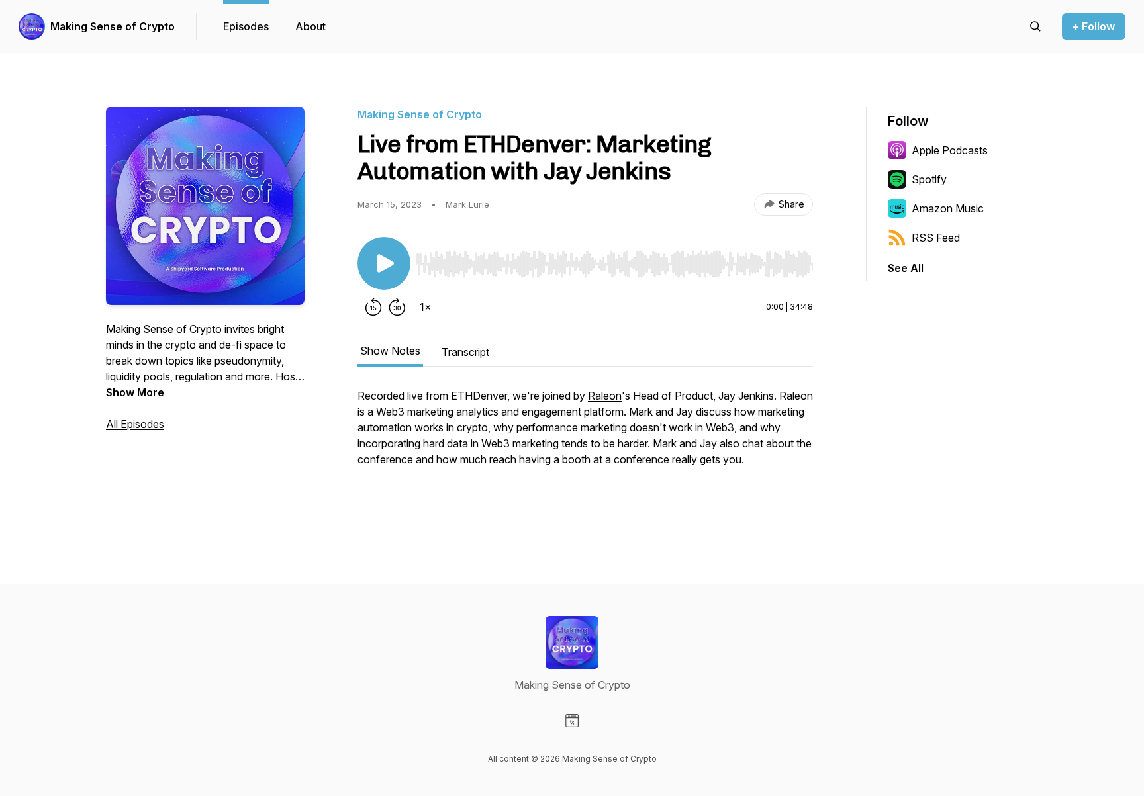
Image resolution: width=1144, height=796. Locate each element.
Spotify (929, 179)
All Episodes (135, 424)
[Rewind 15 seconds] (373, 307)
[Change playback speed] (425, 307)
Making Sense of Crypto (112, 26)
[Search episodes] (1035, 26)
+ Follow (1093, 26)
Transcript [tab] (465, 352)
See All (906, 268)
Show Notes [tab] (390, 350)
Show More (135, 392)
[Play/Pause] (384, 263)
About (310, 26)
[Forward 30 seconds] (397, 307)
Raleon (605, 395)
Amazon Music (948, 208)
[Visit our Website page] (572, 720)
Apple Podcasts (950, 150)
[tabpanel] (585, 448)
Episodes (246, 26)
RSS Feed (936, 237)
